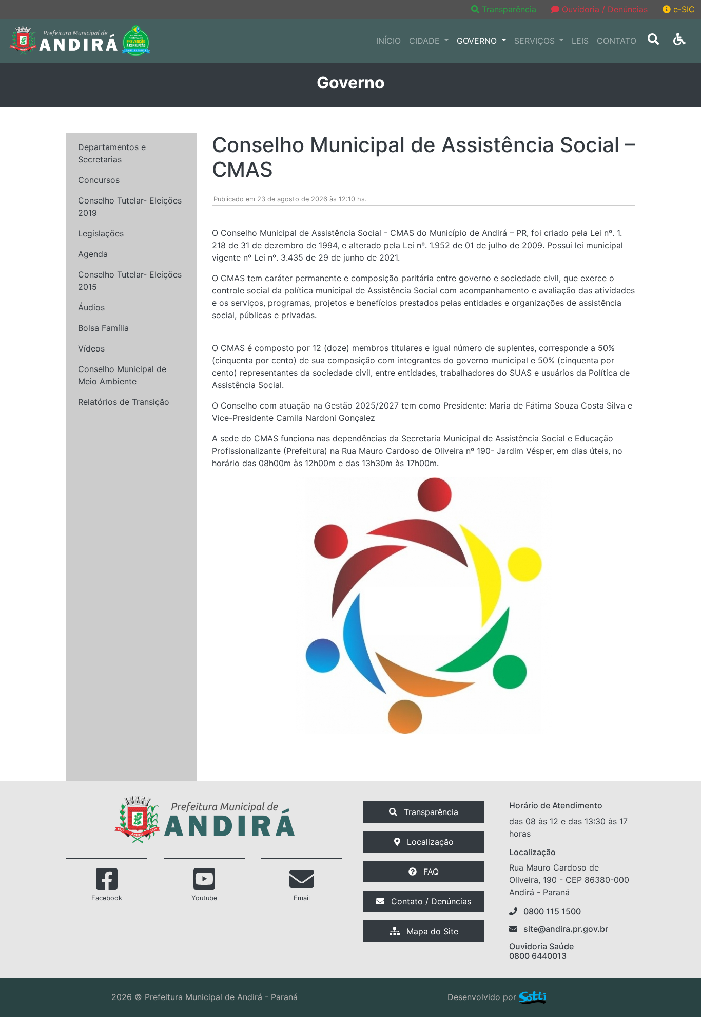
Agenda (93, 254)
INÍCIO (388, 40)
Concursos (99, 180)
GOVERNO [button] (478, 40)
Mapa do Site (431, 931)
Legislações (101, 233)
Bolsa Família (103, 328)
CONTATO (616, 40)
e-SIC (683, 9)
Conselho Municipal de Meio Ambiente (122, 375)
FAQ (430, 871)
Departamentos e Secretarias (112, 153)
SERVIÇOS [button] (535, 40)
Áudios (91, 307)
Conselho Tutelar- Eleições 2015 (130, 280)
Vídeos (91, 348)
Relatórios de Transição (123, 402)
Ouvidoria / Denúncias (603, 9)
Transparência (509, 9)
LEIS (580, 40)
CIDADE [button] (425, 40)
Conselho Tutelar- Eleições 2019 (130, 206)
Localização (429, 842)
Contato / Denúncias (429, 901)
